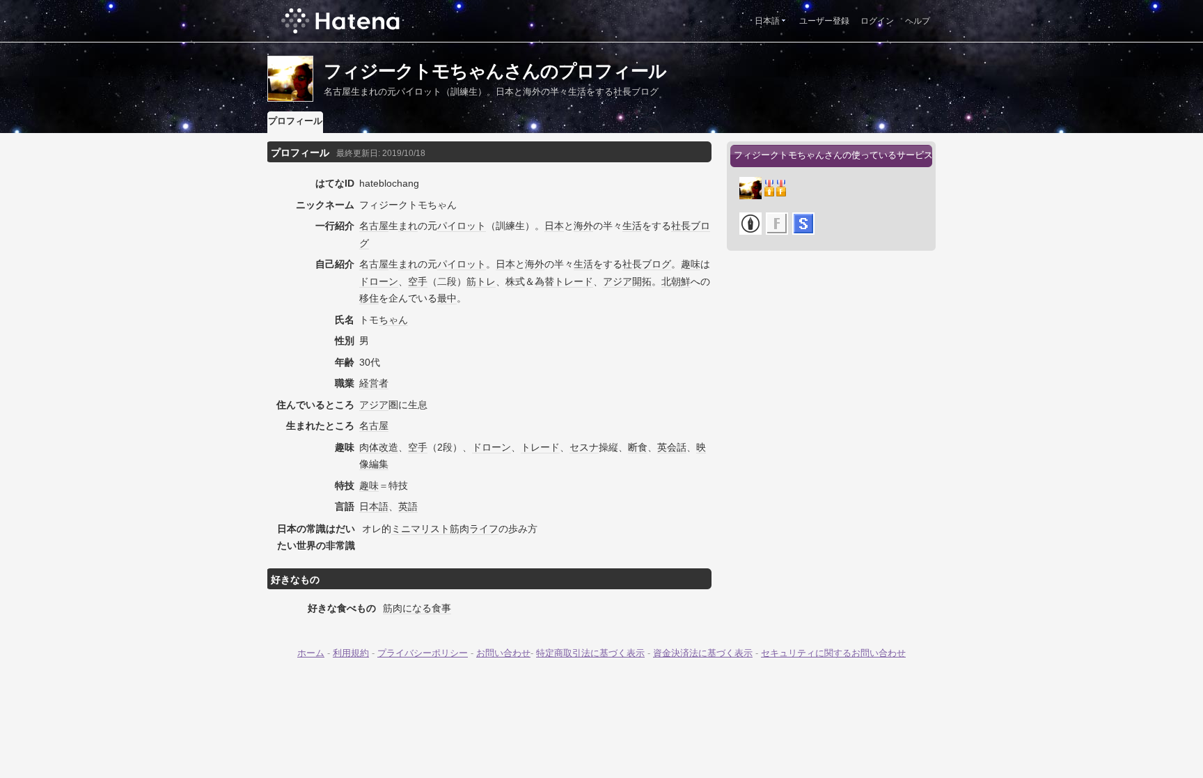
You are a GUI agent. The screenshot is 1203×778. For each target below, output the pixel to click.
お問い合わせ (503, 653)
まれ (408, 225)
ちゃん (393, 319)
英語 (408, 506)
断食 (637, 447)
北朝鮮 (676, 281)
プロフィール (295, 121)
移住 (369, 298)
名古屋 (373, 225)
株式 (515, 281)
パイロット (461, 225)
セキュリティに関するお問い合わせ (833, 653)
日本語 (767, 21)
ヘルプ (917, 21)
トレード (573, 281)
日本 (554, 225)
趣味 (690, 264)
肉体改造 (378, 447)
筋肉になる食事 (417, 608)
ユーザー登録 (824, 21)
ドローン (378, 281)
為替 (544, 281)
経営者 (373, 383)
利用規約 (351, 653)
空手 (417, 281)
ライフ (483, 528)
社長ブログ (646, 264)
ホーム (310, 653)
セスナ (584, 447)
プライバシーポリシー (422, 653)
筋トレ (481, 281)
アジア (617, 281)
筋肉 (459, 528)
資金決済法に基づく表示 (703, 653)
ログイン (877, 21)
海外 (583, 225)
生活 (632, 225)
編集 (378, 463)
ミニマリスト (420, 528)
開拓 (642, 281)
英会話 (671, 447)
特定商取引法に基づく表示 (590, 653)
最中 (447, 298)
